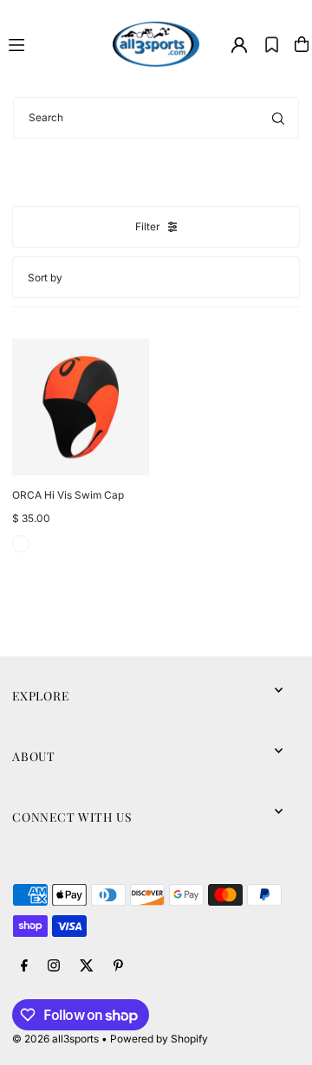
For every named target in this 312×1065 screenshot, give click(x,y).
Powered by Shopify (159, 1038)
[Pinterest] (118, 966)
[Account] (239, 45)
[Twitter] (87, 966)
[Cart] (302, 44)
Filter (147, 226)
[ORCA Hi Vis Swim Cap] (80, 407)
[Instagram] (54, 966)
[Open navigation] (52, 43)
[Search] (278, 118)
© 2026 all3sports (55, 1038)
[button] (272, 44)
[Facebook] (24, 966)
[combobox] (156, 118)
